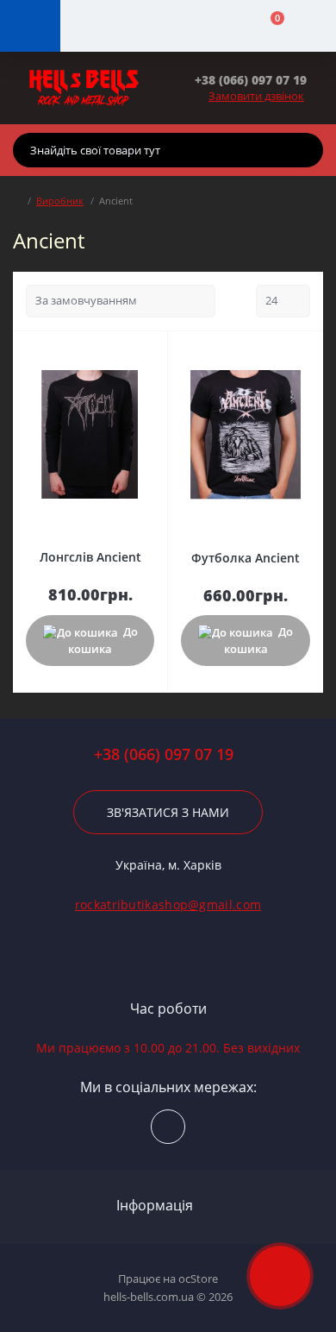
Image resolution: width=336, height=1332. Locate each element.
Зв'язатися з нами (168, 812)
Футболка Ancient (245, 558)
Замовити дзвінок (256, 96)
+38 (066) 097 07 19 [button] (163, 754)
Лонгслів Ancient (90, 557)
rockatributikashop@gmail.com (168, 904)
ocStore (198, 1278)
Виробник (60, 200)
